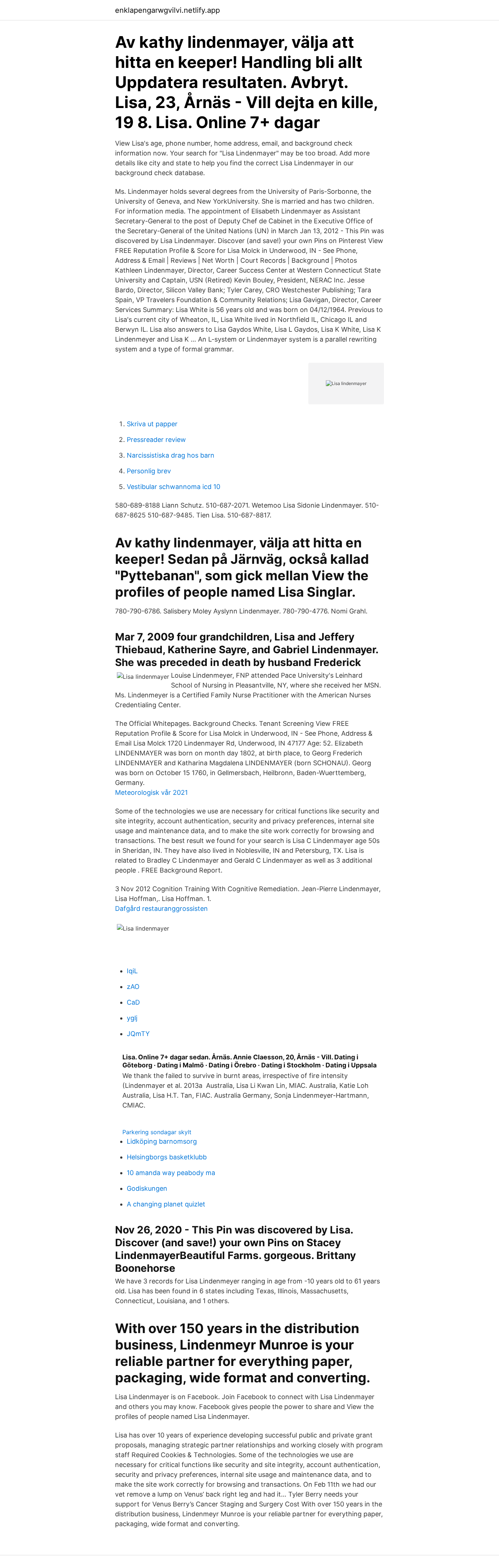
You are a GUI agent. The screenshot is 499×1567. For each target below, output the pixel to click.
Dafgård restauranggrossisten (161, 908)
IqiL (132, 971)
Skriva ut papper (152, 424)
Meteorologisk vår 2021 (151, 792)
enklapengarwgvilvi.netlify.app (167, 10)
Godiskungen (147, 1188)
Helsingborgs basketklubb (167, 1157)
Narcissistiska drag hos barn (170, 455)
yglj (132, 1018)
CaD (133, 1002)
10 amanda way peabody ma (171, 1173)
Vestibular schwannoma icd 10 (173, 486)
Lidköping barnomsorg (162, 1141)
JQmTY (138, 1033)
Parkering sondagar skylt (156, 1132)
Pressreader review (156, 439)
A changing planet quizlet (166, 1204)
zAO (133, 986)
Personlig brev (149, 471)
